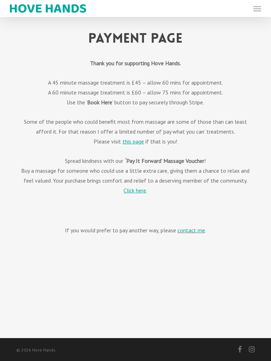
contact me (191, 230)
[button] (257, 8)
